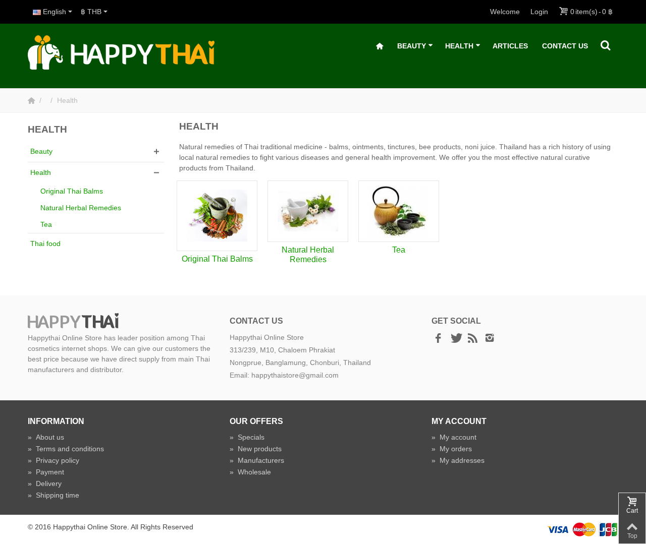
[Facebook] (438, 338)
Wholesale (250, 472)
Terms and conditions (66, 449)
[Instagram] (489, 338)
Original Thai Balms (71, 191)
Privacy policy (53, 460)
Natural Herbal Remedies (80, 208)
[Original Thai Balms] (217, 215)
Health (459, 46)
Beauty (411, 46)
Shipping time (53, 495)
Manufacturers (257, 460)
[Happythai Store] (121, 52)
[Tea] (398, 211)
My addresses (458, 460)
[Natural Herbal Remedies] (307, 211)
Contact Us (565, 46)
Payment (46, 472)
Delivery (45, 483)
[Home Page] (32, 100)
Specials (247, 437)
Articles (510, 46)
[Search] (605, 45)
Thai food (45, 243)
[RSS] (472, 338)
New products (256, 449)
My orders (452, 449)
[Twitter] (455, 338)
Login (539, 12)
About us (46, 437)
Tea (46, 224)
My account (454, 437)
